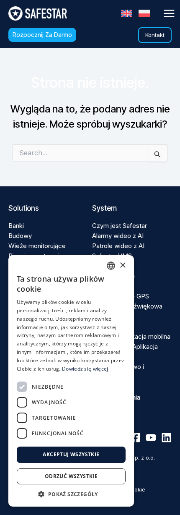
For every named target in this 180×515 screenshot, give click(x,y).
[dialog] (71, 381)
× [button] (122, 265)
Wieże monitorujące (37, 246)
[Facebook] (135, 437)
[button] (42, 35)
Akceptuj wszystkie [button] (71, 454)
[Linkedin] (166, 437)
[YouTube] (151, 437)
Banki (16, 226)
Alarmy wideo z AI (118, 236)
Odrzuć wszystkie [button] (71, 476)
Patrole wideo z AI (118, 246)
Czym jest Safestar (119, 226)
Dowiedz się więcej (85, 368)
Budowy (20, 236)
